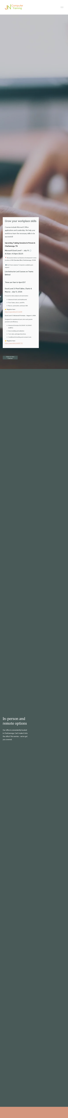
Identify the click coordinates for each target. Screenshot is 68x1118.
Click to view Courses (10, 357)
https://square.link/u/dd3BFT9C (14, 343)
